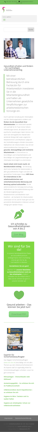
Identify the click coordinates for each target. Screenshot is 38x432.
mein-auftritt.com (24, 426)
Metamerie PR (24, 429)
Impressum (8, 418)
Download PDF (19, 314)
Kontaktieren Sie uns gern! (19, 266)
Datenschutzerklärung (23, 418)
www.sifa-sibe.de (9, 362)
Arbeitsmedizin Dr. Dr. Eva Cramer (21, 424)
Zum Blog (18, 234)
